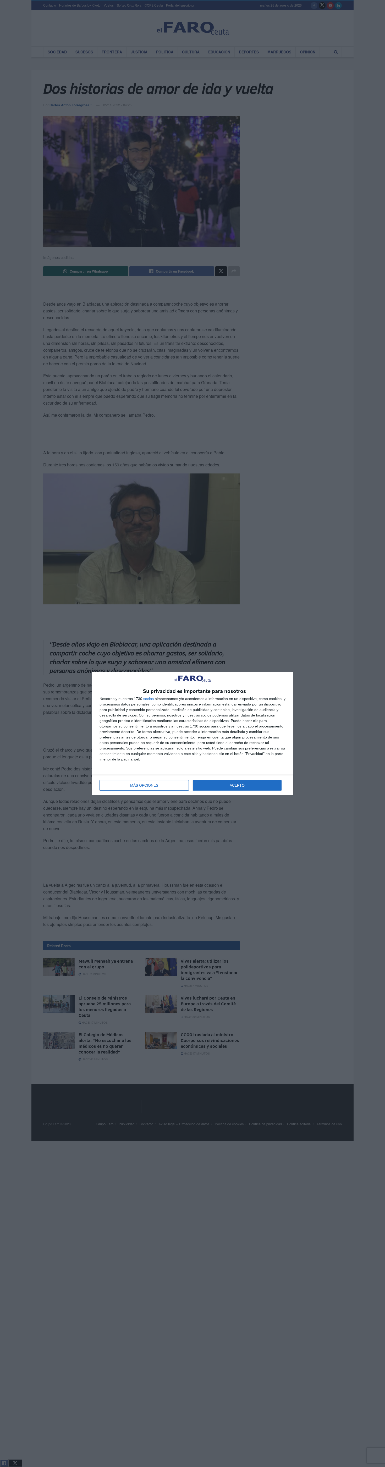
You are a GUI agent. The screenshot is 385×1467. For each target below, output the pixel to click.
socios (148, 699)
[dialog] (192, 734)
